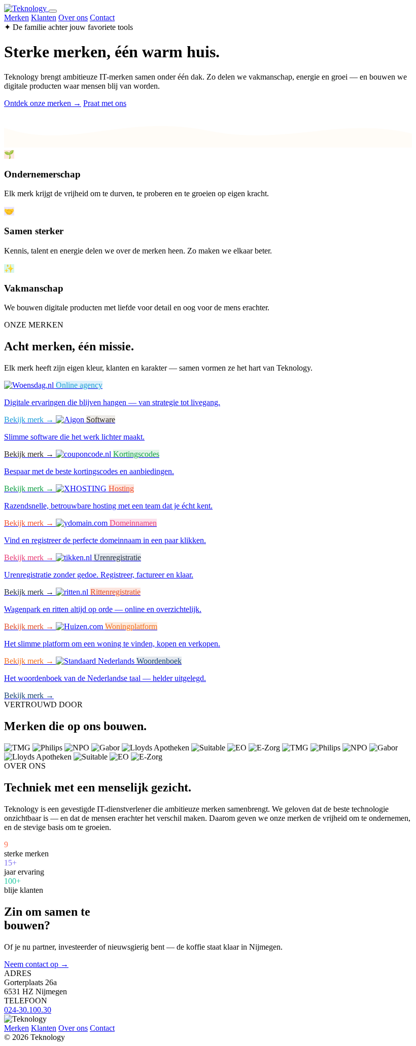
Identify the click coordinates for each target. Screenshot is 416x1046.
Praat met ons (104, 103)
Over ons (73, 17)
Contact (102, 17)
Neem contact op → (36, 964)
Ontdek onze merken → (42, 103)
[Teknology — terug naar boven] (26, 8)
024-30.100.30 (27, 1009)
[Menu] (53, 11)
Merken (16, 17)
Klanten (43, 17)
